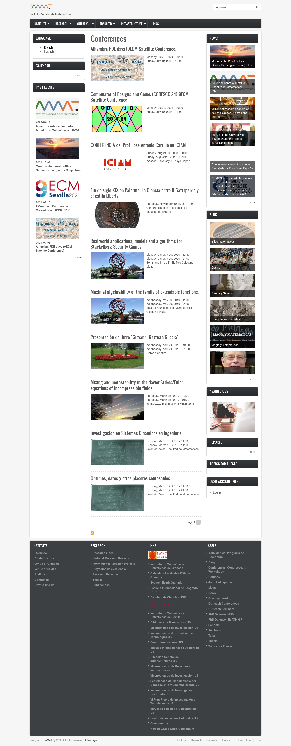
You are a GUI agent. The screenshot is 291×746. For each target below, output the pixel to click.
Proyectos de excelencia (109, 569)
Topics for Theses (220, 646)
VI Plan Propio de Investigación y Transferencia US (172, 701)
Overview (41, 553)
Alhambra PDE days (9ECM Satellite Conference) (54, 248)
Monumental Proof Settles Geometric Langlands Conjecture (58, 168)
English (48, 47)
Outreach (83, 23)
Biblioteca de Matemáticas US (170, 622)
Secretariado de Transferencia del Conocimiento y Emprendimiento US (174, 683)
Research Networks (106, 574)
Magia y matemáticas (225, 345)
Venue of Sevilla (45, 569)
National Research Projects (111, 558)
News (212, 593)
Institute (40, 23)
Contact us (42, 579)
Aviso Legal (91, 740)
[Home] (41, 7)
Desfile (216, 267)
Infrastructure (132, 23)
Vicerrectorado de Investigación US (174, 628)
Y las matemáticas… (224, 241)
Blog (211, 562)
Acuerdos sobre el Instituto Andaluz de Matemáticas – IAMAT (58, 128)
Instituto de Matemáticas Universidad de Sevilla (167, 615)
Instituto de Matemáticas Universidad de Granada (167, 566)
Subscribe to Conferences (92, 533)
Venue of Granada (47, 563)
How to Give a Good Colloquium (172, 729)
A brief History (44, 558)
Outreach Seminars (221, 609)
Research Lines (103, 553)
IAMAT (48, 740)
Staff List (41, 574)
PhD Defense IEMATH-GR (225, 619)
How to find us (44, 585)
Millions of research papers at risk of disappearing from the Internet (230, 113)
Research (61, 23)
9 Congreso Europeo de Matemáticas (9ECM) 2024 (53, 208)
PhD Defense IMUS (221, 614)
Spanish (49, 51)
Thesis (97, 579)
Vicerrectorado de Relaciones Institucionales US (170, 668)
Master (213, 587)
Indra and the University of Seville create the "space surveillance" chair (228, 139)
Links (155, 23)
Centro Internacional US (166, 642)
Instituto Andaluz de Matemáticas (50, 14)
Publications (101, 585)
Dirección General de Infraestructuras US (164, 659)
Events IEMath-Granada (166, 582)
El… (214, 371)
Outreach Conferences (223, 603)
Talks (212, 635)
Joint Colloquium (220, 582)
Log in (217, 492)
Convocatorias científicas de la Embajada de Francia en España (232, 166)
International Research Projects (114, 563)
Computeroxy (159, 723)
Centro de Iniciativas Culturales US (174, 718)
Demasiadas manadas (226, 319)
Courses (214, 577)
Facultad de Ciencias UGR (168, 597)
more (78, 75)
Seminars (214, 630)
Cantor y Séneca (222, 293)
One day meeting (219, 598)
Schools (214, 625)
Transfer (106, 23)
